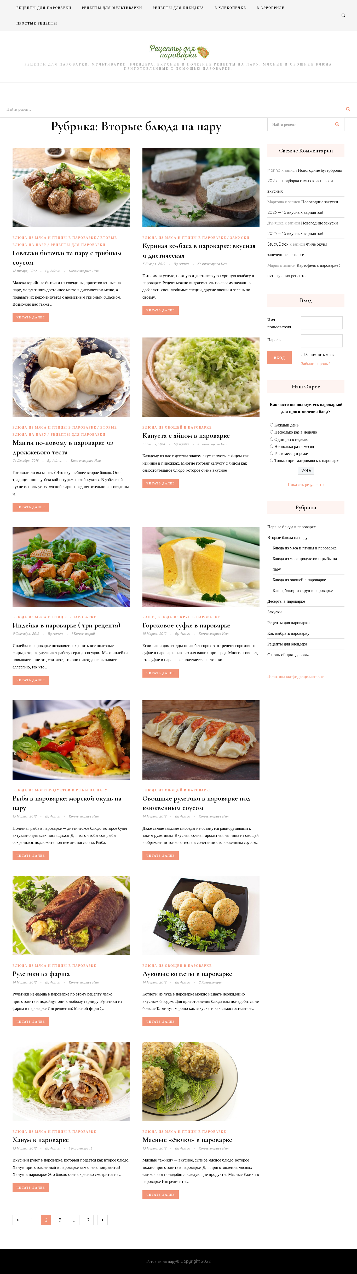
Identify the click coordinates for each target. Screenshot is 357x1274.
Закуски (240, 238)
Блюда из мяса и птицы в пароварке (54, 238)
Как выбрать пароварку (288, 633)
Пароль (273, 339)
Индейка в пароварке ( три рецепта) (66, 625)
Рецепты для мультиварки (112, 8)
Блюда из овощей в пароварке (177, 427)
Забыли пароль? (315, 363)
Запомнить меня (320, 354)
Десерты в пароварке (286, 601)
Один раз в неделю (291, 439)
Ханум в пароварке (41, 1139)
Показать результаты (306, 484)
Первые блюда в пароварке (291, 526)
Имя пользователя (279, 323)
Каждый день (286, 425)
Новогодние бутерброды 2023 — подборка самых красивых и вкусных (304, 181)
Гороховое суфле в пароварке (186, 625)
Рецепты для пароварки (43, 8)
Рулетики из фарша (41, 973)
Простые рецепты (36, 23)
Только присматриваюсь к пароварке (307, 460)
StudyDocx (278, 244)
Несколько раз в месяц (294, 446)
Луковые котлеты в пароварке (187, 973)
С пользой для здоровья (288, 654)
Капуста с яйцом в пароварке (186, 435)
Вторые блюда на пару (287, 537)
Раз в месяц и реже (291, 453)
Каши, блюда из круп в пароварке (181, 617)
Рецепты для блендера (178, 8)
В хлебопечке (230, 8)
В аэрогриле (271, 8)
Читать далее (30, 317)
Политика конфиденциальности (296, 676)
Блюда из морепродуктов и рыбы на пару (60, 790)
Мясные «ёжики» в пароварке (187, 1139)
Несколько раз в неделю (295, 432)
